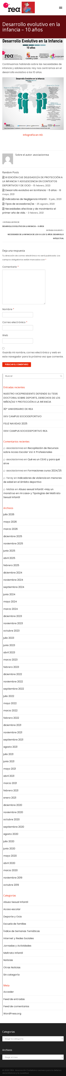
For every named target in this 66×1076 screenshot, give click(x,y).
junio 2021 (8, 761)
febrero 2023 (11, 667)
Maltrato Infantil (13, 953)
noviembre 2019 (12, 877)
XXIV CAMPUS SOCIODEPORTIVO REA (25, 431)
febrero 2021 (10, 790)
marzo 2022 (10, 710)
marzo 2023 (10, 659)
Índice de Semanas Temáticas (21, 931)
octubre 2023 (11, 630)
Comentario (10, 267)
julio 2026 (8, 514)
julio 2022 (8, 696)
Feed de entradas (14, 999)
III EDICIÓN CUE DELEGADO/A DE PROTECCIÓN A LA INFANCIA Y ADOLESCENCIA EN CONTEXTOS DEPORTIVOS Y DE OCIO (32, 181)
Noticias (8, 960)
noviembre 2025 (13, 543)
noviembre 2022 (13, 681)
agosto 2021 (10, 747)
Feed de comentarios (16, 1006)
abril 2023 (9, 652)
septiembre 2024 (13, 587)
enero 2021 (9, 797)
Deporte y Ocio (12, 916)
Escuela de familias (14, 924)
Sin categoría (11, 974)
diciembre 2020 (12, 805)
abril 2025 (9, 558)
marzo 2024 (10, 609)
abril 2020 (9, 863)
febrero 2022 (11, 718)
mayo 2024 (10, 601)
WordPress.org (12, 1013)
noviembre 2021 (12, 732)
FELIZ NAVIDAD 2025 (15, 423)
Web (5, 335)
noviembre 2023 (13, 623)
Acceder (8, 992)
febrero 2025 (11, 565)
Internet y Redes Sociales (18, 938)
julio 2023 (8, 638)
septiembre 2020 (13, 827)
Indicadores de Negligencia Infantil (26, 199)
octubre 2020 (11, 819)
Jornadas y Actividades (17, 945)
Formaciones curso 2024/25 (45, 470)
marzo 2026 (10, 529)
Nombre (8, 309)
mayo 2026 (10, 522)
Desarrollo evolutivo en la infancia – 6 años (31, 190)
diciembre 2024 (12, 572)
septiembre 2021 (13, 739)
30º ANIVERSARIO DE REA (18, 409)
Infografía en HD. (33, 135)
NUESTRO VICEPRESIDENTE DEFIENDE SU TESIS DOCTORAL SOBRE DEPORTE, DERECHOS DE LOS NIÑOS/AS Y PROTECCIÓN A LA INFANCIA (31, 398)
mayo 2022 (10, 703)
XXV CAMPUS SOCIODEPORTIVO (22, 416)
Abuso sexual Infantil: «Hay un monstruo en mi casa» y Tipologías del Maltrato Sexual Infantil (31, 493)
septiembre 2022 (13, 689)
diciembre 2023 (12, 616)
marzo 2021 (10, 783)
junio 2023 (9, 645)
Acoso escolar (12, 909)
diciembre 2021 (12, 725)
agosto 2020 (10, 834)
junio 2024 (9, 594)
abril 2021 (8, 776)
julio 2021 (8, 754)
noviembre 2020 (13, 812)
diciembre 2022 (12, 674)
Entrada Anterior (23, 224)
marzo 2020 (10, 870)
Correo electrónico (14, 322)
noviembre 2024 (13, 580)
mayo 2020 (10, 856)
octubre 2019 (11, 885)
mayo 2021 (9, 768)
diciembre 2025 (12, 536)
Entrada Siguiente (36, 234)
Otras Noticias (11, 967)
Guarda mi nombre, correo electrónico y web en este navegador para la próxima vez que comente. (32, 354)
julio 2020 (8, 841)
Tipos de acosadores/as (19, 204)
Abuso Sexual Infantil (15, 902)
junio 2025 (9, 550)
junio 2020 (9, 848)
